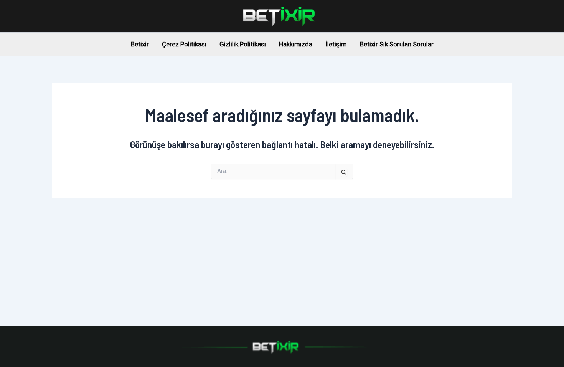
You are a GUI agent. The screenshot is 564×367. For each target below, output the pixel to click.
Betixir (140, 44)
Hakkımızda (295, 44)
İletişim (336, 44)
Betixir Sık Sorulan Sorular (397, 44)
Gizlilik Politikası (242, 44)
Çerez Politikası (184, 44)
